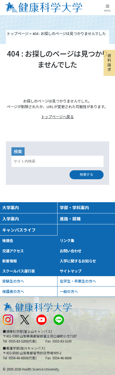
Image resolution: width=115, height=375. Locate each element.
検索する (86, 174)
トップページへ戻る (57, 116)
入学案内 (10, 219)
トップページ (17, 33)
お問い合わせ (71, 250)
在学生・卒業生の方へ (78, 281)
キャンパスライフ (19, 230)
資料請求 (109, 62)
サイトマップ (71, 271)
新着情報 (9, 261)
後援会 (7, 240)
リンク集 (67, 240)
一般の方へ (69, 291)
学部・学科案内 (74, 207)
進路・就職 (70, 219)
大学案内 (10, 207)
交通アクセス (13, 250)
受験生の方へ (13, 281)
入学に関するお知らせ (78, 261)
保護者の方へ (13, 291)
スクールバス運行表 (18, 271)
